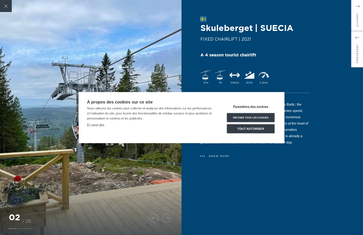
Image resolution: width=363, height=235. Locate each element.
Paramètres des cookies (250, 106)
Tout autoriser (250, 128)
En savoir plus (95, 124)
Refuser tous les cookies (250, 117)
